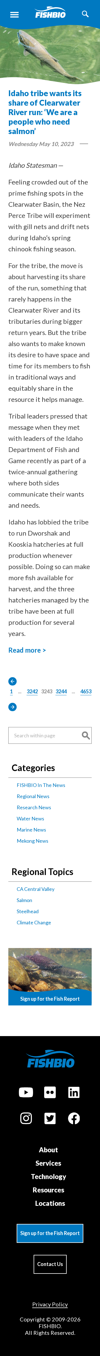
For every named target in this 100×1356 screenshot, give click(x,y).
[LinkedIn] (74, 1093)
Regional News (33, 796)
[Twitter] (50, 1119)
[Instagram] (26, 1119)
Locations (50, 1203)
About (48, 1150)
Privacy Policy (50, 1304)
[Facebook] (74, 1119)
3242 (32, 691)
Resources (48, 1190)
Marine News (31, 830)
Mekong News (32, 841)
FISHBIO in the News (41, 785)
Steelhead (28, 911)
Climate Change (34, 922)
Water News (30, 818)
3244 (61, 691)
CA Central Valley (35, 889)
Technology (48, 1176)
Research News (34, 807)
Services (48, 1163)
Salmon (24, 900)
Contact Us (50, 1264)
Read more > (27, 650)
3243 (46, 691)
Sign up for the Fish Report (50, 1233)
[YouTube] (26, 1093)
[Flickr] (50, 1093)
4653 (85, 691)
